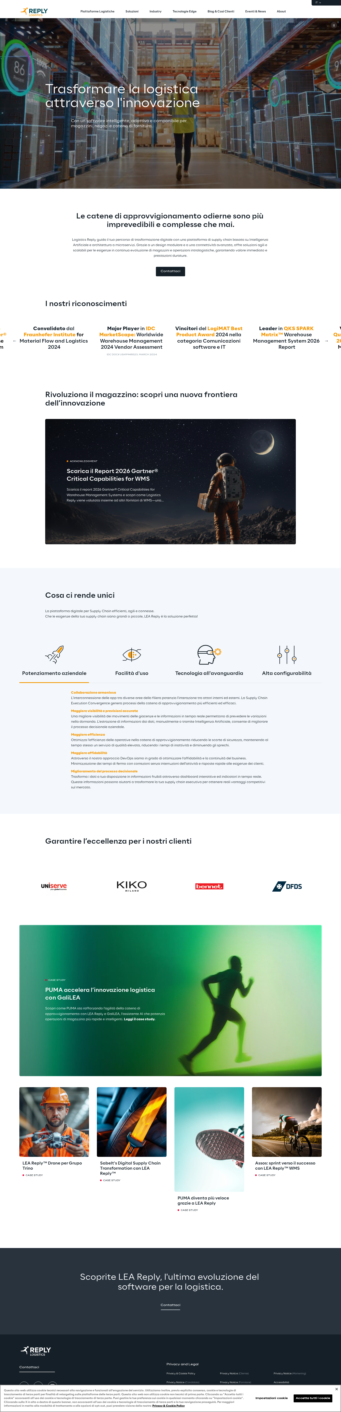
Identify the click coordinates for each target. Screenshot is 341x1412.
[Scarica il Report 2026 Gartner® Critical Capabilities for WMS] (170, 481)
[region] (170, 1398)
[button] (170, 271)
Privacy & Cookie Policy (168, 1406)
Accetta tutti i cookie (313, 1398)
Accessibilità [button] (281, 1382)
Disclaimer (149, 355)
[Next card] (326, 341)
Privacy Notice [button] (183, 1382)
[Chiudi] (336, 1389)
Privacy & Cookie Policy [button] (181, 1373)
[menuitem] (97, 12)
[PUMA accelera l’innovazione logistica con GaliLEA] (170, 1000)
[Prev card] (14, 341)
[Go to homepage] (38, 12)
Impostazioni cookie (272, 1398)
